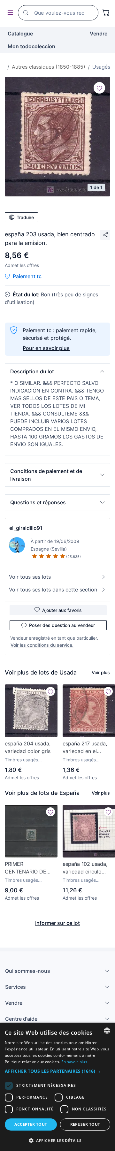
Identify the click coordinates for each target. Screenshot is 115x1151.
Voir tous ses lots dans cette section (53, 589)
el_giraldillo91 (25, 528)
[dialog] (57, 1087)
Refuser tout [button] (85, 1124)
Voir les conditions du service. (42, 645)
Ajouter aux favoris (62, 610)
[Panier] (106, 13)
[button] (57, 371)
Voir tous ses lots (30, 577)
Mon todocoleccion (31, 46)
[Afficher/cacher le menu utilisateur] (9, 13)
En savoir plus (74, 1061)
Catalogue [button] (20, 33)
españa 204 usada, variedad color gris (27, 747)
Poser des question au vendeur (62, 625)
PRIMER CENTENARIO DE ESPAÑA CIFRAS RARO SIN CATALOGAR (25, 868)
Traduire (25, 217)
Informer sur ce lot (57, 923)
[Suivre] (99, 88)
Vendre (98, 33)
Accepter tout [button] (30, 1124)
